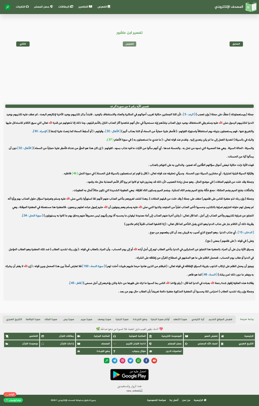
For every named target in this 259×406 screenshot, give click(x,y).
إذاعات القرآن (67, 344)
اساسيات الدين (174, 351)
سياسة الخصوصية (156, 400)
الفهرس (102, 7)
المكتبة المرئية (102, 336)
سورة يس (68, 319)
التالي (23, 44)
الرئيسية (249, 336)
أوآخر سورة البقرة (160, 319)
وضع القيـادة (140, 319)
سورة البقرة (122, 319)
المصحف (105, 344)
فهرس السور (211, 336)
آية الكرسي (198, 319)
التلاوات (21, 7)
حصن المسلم (42, 7)
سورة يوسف (104, 319)
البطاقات (64, 7)
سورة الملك (51, 319)
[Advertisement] (129, 74)
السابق (236, 44)
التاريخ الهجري (14, 319)
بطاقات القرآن (66, 336)
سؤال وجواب (139, 351)
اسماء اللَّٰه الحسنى (208, 344)
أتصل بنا (173, 400)
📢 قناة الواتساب (13, 400)
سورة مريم (86, 319)
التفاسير (83, 7)
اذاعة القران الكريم (136, 344)
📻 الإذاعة (10, 394)
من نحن (186, 400)
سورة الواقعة (33, 319)
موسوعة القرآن (30, 344)
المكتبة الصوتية (137, 336)
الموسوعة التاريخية (171, 336)
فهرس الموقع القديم (220, 319)
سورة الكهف (180, 319)
